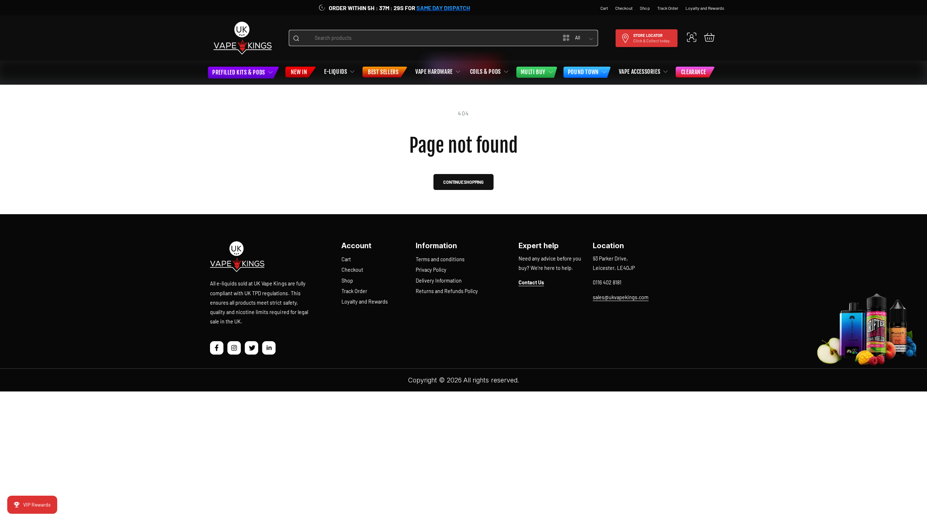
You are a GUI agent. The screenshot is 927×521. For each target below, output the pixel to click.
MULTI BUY (533, 72)
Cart (346, 259)
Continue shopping (463, 182)
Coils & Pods (485, 71)
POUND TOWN (583, 72)
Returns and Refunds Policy (447, 291)
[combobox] (425, 38)
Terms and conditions (440, 259)
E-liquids (335, 71)
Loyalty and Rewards (364, 301)
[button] (709, 37)
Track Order (354, 291)
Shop (347, 281)
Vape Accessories (639, 71)
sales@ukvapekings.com (621, 297)
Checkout (352, 270)
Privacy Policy (431, 270)
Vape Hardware (434, 71)
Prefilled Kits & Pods (238, 72)
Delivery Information (439, 281)
